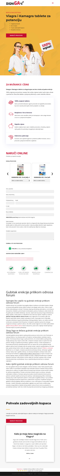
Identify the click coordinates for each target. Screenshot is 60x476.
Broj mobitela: (9, 212)
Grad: (16, 200)
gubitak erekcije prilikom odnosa (14, 325)
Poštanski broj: (10, 200)
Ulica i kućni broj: (10, 194)
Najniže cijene (19, 124)
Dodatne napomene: (11, 231)
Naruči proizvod (16, 35)
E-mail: (7, 206)
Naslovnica (19, 469)
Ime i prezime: (9, 189)
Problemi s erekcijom (47, 348)
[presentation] (8, 174)
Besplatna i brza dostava (23, 113)
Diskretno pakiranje (22, 136)
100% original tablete (22, 101)
